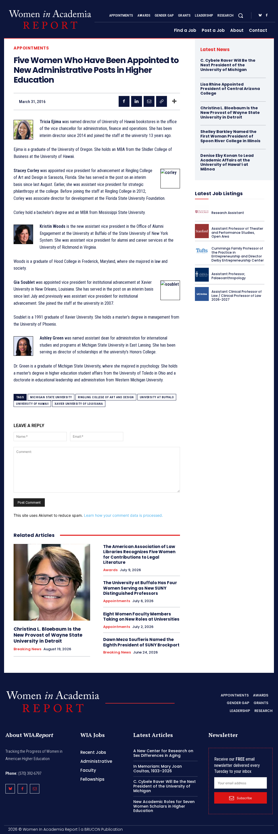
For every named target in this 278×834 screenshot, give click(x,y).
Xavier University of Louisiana (79, 404)
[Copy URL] (161, 101)
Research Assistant (227, 212)
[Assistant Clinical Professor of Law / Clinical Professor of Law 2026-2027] (202, 294)
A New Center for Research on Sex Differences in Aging (163, 753)
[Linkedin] (136, 101)
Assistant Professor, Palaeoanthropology (228, 276)
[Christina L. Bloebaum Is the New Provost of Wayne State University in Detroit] (52, 582)
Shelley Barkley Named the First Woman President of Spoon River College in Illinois (230, 136)
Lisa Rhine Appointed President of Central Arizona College (230, 89)
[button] (240, 15)
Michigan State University (51, 397)
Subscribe (244, 798)
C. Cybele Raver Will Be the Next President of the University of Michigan (227, 65)
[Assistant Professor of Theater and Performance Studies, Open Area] (202, 231)
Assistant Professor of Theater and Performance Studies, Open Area (237, 232)
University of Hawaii (32, 404)
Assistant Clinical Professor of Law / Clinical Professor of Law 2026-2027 (236, 295)
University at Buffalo (157, 397)
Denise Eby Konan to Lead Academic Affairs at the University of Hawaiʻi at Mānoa (227, 162)
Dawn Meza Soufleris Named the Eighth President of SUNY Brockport (141, 642)
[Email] (149, 101)
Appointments (31, 48)
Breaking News (27, 649)
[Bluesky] (260, 15)
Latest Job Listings (219, 193)
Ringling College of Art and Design (106, 397)
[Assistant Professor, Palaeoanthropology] (202, 275)
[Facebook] (266, 15)
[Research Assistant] (202, 212)
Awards (110, 570)
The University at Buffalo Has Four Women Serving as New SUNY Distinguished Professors (140, 588)
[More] (174, 101)
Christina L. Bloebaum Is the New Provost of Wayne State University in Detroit (48, 635)
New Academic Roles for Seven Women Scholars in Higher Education (164, 806)
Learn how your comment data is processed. (123, 515)
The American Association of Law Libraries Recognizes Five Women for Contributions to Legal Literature (139, 554)
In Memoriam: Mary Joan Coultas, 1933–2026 (157, 769)
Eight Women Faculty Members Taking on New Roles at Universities (141, 616)
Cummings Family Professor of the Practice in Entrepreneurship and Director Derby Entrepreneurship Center (237, 254)
